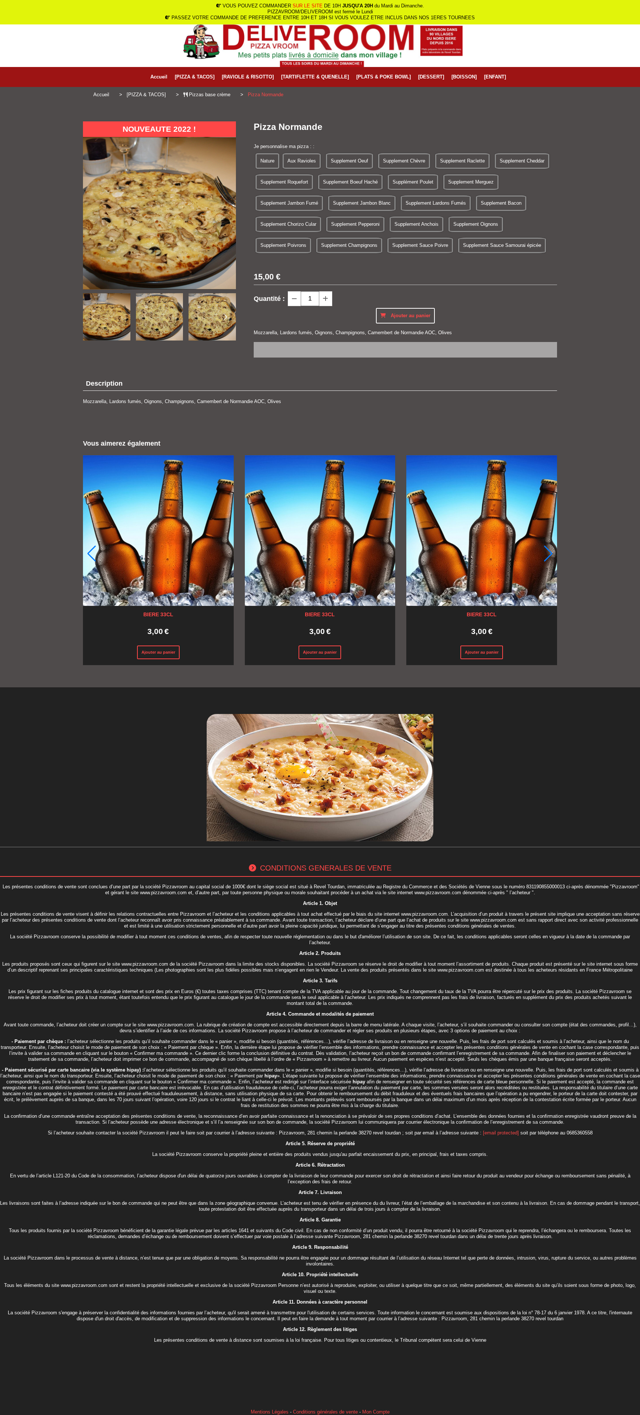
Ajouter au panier (158, 652)
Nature (267, 161)
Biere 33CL (158, 614)
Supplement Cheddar (522, 161)
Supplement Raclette (462, 161)
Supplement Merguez (471, 182)
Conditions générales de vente (325, 1412)
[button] (225, 316)
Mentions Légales (270, 1412)
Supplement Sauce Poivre (420, 245)
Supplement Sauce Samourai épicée (502, 245)
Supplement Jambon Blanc (362, 203)
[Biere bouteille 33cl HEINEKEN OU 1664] (158, 530)
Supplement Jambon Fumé (289, 203)
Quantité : (269, 298)
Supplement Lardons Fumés (436, 203)
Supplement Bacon (501, 203)
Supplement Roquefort (284, 182)
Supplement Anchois (416, 224)
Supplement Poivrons (283, 245)
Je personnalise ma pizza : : (284, 146)
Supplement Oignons (475, 224)
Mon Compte (376, 1412)
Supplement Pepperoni (355, 224)
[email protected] (501, 1133)
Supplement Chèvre (404, 161)
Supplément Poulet (413, 182)
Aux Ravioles (301, 161)
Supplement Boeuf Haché (350, 182)
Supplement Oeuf (349, 161)
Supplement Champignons (349, 245)
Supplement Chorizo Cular (288, 224)
